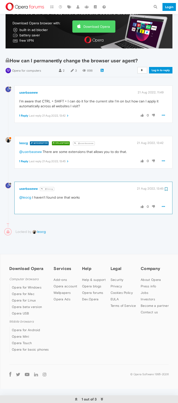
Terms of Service (123, 306)
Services (62, 268)
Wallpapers (62, 293)
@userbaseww (85, 143)
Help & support (94, 280)
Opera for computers (26, 70)
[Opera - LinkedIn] (36, 374)
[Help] (104, 7)
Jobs (144, 293)
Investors (148, 299)
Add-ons (60, 280)
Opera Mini (20, 336)
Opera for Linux (24, 300)
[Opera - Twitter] (18, 374)
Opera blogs (91, 286)
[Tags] (69, 7)
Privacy (116, 286)
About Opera (151, 280)
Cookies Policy (122, 293)
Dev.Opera (90, 299)
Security (117, 280)
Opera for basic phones (30, 349)
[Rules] (95, 7)
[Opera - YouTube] (27, 374)
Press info (148, 286)
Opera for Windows (26, 287)
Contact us (149, 312)
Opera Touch (22, 343)
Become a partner (155, 306)
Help (86, 268)
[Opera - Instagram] (44, 374)
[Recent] (60, 7)
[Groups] (86, 7)
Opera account (65, 286)
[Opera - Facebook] (10, 374)
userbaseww (28, 92)
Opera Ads (62, 299)
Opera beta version (27, 307)
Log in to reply (161, 70)
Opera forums (92, 293)
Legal (116, 268)
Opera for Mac (23, 294)
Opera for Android (26, 330)
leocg (23, 143)
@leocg (48, 189)
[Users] (78, 7)
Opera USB (20, 313)
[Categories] (52, 7)
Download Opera (96, 27)
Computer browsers (24, 279)
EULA (115, 299)
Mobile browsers (21, 322)
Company (150, 268)
